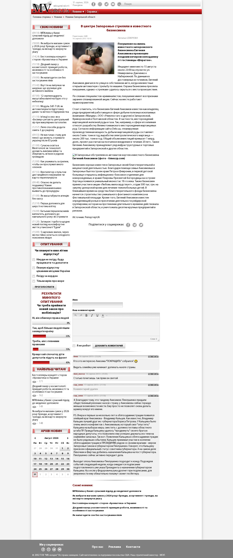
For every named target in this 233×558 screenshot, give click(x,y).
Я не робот (84, 345)
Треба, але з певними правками (45, 343)
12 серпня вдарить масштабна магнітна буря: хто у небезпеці (49, 99)
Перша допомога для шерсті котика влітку (48, 205)
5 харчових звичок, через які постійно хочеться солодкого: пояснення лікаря (51, 235)
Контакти (133, 547)
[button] (75, 315)
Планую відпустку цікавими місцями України (53, 269)
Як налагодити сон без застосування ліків (49, 79)
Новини (77, 11)
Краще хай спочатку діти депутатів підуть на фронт (49, 356)
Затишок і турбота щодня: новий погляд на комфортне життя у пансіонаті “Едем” (51, 225)
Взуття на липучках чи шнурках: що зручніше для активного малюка (48, 88)
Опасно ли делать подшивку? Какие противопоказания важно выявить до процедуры (46, 186)
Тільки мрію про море (50, 281)
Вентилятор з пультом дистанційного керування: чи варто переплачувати (49, 175)
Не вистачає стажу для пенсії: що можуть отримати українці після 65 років (49, 138)
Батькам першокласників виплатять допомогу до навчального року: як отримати (50, 214)
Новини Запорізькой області (80, 17)
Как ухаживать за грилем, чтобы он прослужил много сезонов (50, 164)
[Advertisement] (115, 268)
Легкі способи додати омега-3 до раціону (48, 129)
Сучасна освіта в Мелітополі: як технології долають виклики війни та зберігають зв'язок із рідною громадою (48, 151)
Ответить (153, 357)
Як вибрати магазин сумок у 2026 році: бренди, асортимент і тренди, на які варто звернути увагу (51, 47)
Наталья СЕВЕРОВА (128, 38)
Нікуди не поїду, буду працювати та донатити (52, 261)
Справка (92, 11)
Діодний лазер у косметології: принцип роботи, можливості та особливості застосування (50, 68)
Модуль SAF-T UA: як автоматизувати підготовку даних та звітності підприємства (50, 109)
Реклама (114, 547)
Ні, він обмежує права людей (50, 318)
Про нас (97, 547)
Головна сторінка (42, 17)
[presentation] (75, 315)
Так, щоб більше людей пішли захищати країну (50, 330)
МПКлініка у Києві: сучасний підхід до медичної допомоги (48, 36)
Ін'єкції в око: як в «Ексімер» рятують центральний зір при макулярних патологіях (50, 120)
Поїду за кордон (47, 276)
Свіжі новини (51, 27)
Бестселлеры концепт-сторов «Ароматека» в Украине (50, 58)
